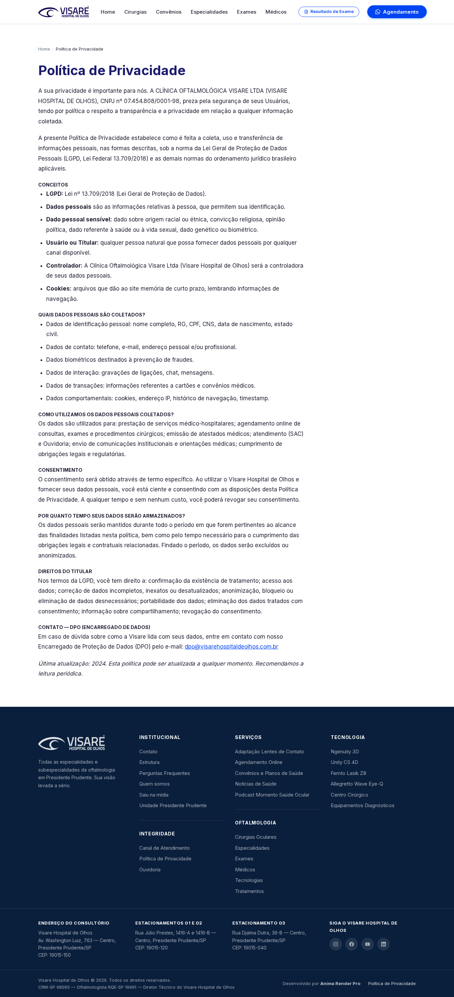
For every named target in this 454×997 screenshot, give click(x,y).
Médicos (276, 12)
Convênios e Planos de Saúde (269, 773)
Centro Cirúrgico (349, 795)
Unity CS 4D (344, 762)
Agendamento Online (259, 762)
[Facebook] (351, 944)
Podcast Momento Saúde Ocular (272, 795)
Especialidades (209, 12)
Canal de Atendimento (164, 848)
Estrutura (149, 762)
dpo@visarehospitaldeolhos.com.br (231, 646)
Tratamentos (249, 891)
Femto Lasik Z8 (348, 773)
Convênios (168, 12)
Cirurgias (135, 12)
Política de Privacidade (165, 858)
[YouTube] (367, 944)
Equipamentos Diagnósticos (363, 805)
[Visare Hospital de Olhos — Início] (63, 12)
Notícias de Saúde (256, 784)
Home (108, 12)
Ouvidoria (150, 869)
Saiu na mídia (154, 795)
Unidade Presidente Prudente (173, 805)
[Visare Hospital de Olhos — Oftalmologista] (78, 743)
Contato (148, 751)
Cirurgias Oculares (256, 837)
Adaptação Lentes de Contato (269, 751)
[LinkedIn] (383, 944)
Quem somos (154, 784)
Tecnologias (249, 880)
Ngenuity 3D (345, 751)
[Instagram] (335, 944)
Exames (246, 12)
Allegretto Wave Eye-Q (357, 784)
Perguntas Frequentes (164, 773)
